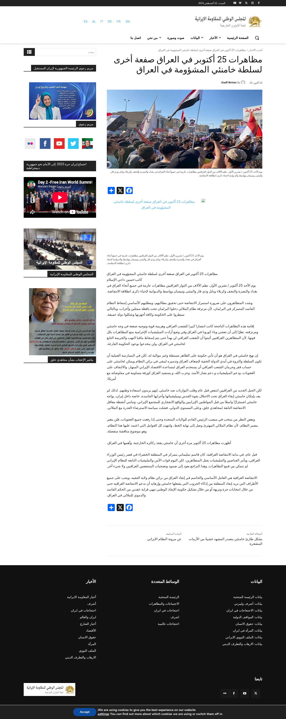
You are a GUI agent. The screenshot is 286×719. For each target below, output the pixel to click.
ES (86, 21)
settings (103, 714)
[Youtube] (235, 3)
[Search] (29, 52)
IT (101, 21)
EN (128, 21)
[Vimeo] (240, 3)
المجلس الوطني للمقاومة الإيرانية (71, 274)
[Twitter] (255, 693)
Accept (85, 712)
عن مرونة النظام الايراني (164, 539)
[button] (257, 37)
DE (110, 21)
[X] (246, 3)
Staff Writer (229, 82)
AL (94, 21)
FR (118, 21)
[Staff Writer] (244, 82)
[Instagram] (252, 3)
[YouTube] (244, 693)
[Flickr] (225, 693)
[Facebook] (258, 3)
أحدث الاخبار (255, 50)
